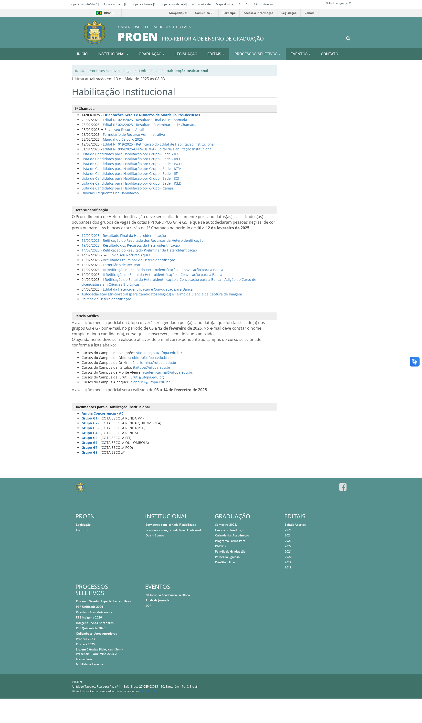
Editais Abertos (295, 525)
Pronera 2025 (85, 644)
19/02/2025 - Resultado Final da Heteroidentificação (124, 235)
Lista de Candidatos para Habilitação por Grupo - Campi (127, 188)
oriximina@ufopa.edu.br (157, 362)
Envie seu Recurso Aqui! (124, 129)
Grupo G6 (89, 442)
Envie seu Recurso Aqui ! (129, 255)
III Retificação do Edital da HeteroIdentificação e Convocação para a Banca (163, 269)
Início (82, 54)
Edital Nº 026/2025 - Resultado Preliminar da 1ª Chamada (149, 124)
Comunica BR (204, 13)
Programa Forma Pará (230, 541)
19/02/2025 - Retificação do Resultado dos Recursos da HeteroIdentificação (142, 240)
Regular (129, 70)
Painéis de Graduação (230, 551)
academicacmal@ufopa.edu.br (167, 372)
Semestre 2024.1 (227, 525)
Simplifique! (178, 13)
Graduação (150, 54)
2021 (288, 551)
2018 (288, 567)
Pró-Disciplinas (225, 562)
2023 (288, 541)
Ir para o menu (115, 4)
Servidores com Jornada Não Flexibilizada (174, 530)
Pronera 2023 (85, 639)
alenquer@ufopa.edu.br (150, 382)
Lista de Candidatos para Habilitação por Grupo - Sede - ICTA (131, 168)
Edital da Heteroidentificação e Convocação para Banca (148, 289)
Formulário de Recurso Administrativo (134, 134)
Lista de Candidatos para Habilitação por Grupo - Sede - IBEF (131, 159)
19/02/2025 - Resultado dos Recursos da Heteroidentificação (131, 245)
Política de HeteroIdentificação (106, 299)
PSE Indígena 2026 (89, 617)
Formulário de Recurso (121, 264)
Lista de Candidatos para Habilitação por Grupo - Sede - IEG (130, 154)
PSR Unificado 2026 (89, 607)
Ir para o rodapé (174, 4)
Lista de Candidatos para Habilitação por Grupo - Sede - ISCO (132, 163)
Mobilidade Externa (89, 664)
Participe (229, 13)
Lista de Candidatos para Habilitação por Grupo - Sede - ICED (131, 183)
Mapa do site (224, 4)
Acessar (268, 4)
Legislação (288, 13)
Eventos (300, 54)
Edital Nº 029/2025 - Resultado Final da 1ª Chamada (145, 119)
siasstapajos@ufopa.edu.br (158, 352)
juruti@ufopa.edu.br (146, 377)
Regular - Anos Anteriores (94, 612)
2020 (288, 557)
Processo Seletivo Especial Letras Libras (103, 601)
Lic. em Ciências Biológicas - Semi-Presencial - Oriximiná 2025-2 (99, 651)
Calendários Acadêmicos (232, 535)
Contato (329, 54)
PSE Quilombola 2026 (90, 628)
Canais (309, 13)
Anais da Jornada (157, 600)
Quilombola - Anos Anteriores (96, 633)
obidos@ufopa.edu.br (150, 357)
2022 (288, 546)
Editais (214, 54)
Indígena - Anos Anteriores (95, 623)
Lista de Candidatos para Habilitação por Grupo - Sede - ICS (130, 178)
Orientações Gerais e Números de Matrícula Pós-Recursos (151, 115)
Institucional (112, 54)
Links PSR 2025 (151, 70)
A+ (255, 4)
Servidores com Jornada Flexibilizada (171, 525)
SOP (148, 606)
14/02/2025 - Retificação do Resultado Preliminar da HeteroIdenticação (139, 250)
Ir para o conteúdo (85, 4)
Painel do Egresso (227, 557)
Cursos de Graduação (230, 530)
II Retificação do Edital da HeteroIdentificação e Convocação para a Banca (162, 274)
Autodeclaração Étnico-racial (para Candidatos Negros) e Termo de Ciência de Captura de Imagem (162, 294)
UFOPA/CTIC (148, 691)
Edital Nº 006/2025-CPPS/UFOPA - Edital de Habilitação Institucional (157, 149)
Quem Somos (155, 535)
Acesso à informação (258, 13)
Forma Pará (84, 659)
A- (247, 4)
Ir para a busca (144, 4)
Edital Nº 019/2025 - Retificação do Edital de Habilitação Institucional (159, 144)
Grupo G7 (89, 447)
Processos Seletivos (256, 54)
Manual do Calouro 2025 (123, 139)
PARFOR (220, 546)
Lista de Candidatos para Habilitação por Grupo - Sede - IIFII (130, 173)
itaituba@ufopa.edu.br (151, 367)
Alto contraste (201, 4)
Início (80, 70)
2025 (288, 530)
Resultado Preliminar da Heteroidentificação (139, 260)
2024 (288, 535)
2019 (288, 562)
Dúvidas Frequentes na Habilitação (110, 193)
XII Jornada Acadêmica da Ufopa (168, 595)
